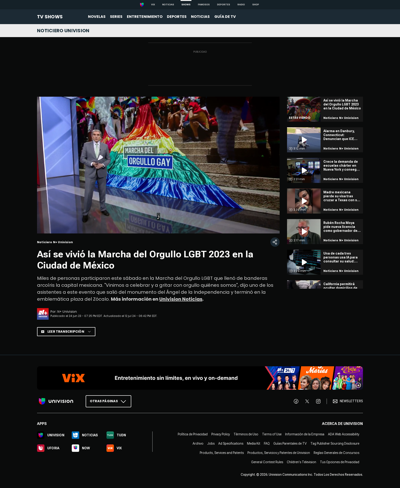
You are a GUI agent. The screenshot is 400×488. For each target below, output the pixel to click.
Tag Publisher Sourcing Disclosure (334, 443)
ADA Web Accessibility (343, 434)
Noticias (168, 4)
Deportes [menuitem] (177, 16)
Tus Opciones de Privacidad (339, 462)
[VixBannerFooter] (200, 378)
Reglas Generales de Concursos (336, 452)
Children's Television (301, 462)
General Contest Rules (267, 462)
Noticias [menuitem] (200, 16)
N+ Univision (67, 311)
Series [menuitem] (116, 16)
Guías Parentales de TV (290, 443)
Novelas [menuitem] (97, 16)
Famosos (204, 4)
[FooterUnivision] (56, 401)
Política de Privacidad (193, 434)
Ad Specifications (230, 443)
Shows (186, 4)
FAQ (267, 443)
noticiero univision (63, 30)
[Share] (275, 242)
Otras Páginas (104, 401)
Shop (255, 4)
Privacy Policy (220, 434)
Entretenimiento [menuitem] (144, 16)
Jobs (211, 443)
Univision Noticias (180, 299)
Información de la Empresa (304, 434)
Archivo (198, 443)
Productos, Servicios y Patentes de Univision (278, 452)
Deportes (223, 4)
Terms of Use (271, 434)
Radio (241, 4)
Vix (153, 4)
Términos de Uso (246, 434)
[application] (158, 165)
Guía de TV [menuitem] (225, 16)
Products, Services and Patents (222, 452)
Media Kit (253, 443)
